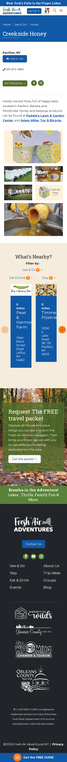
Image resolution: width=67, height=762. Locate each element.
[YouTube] (33, 556)
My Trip (34, 11)
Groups (49, 580)
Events (15, 587)
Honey (34, 24)
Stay (47, 278)
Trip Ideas (51, 573)
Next (62, 329)
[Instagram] (41, 556)
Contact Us (33, 544)
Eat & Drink (19, 278)
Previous (4, 329)
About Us (51, 566)
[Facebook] (25, 556)
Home (6, 24)
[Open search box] (55, 10)
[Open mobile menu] (61, 10)
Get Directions (13, 83)
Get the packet (23, 459)
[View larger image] (33, 147)
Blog (47, 587)
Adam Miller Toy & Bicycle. (41, 120)
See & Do (20, 24)
